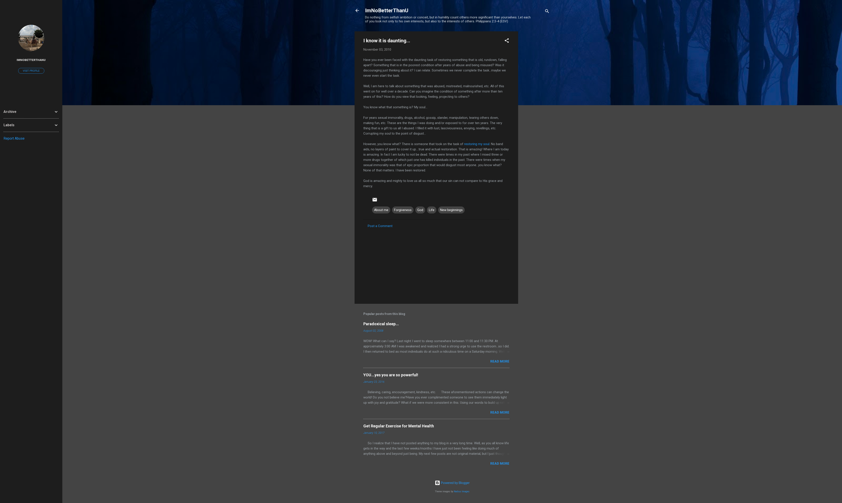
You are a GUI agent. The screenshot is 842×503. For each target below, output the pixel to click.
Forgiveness (403, 210)
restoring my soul (476, 144)
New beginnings (451, 210)
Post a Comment (380, 226)
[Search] (547, 12)
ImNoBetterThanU (386, 10)
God (420, 210)
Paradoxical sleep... (381, 324)
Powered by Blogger (455, 483)
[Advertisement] (536, 97)
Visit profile (31, 70)
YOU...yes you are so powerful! (390, 375)
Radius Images (461, 491)
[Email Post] (374, 201)
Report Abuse (14, 138)
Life (431, 210)
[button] (506, 41)
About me (381, 210)
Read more (499, 361)
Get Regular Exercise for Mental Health (398, 426)
